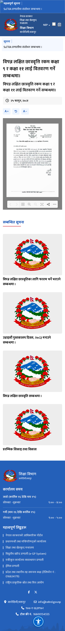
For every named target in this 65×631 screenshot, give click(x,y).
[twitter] (35, 592)
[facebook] (29, 592)
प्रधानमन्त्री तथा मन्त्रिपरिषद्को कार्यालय (26, 541)
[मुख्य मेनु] (60, 25)
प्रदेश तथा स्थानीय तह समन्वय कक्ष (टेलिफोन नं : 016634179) (30, 574)
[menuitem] (32, 502)
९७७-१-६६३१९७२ (35, 608)
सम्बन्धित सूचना (13, 222)
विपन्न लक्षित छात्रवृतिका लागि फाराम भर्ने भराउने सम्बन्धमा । (31, 282)
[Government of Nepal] (11, 24)
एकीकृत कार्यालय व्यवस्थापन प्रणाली (25, 560)
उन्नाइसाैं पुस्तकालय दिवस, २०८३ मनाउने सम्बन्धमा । (27, 340)
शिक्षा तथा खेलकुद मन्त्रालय (20, 547)
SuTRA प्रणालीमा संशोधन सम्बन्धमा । (23, 9)
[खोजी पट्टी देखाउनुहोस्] (54, 24)
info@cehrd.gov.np (49, 602)
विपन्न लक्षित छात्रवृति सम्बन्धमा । (22, 396)
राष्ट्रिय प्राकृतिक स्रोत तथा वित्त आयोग (25, 582)
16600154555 (34, 614)
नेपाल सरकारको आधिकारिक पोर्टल (24, 535)
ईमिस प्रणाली (12, 566)
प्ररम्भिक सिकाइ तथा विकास (20, 449)
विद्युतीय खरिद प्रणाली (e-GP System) (26, 553)
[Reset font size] (16, 111)
